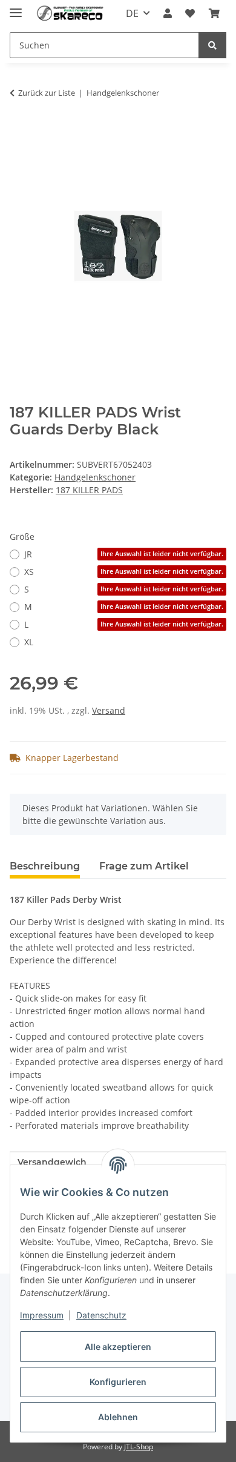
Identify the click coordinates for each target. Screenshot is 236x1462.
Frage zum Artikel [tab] (144, 866)
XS (123, 571)
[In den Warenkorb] (19, 131)
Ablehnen (118, 1417)
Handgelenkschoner (95, 477)
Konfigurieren (118, 1382)
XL (28, 642)
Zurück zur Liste (46, 92)
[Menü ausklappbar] (16, 7)
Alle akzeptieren (118, 1346)
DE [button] (132, 13)
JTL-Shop (138, 1446)
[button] (168, 13)
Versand (108, 710)
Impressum (42, 1315)
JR (123, 554)
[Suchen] (212, 45)
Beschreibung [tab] (45, 866)
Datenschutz (101, 1315)
